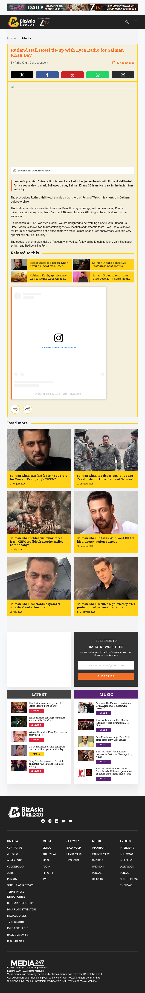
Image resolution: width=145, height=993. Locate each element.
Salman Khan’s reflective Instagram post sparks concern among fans (109, 266)
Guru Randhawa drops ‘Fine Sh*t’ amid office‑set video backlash (112, 738)
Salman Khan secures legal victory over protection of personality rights (106, 605)
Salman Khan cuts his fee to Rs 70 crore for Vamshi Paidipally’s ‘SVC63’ (38, 477)
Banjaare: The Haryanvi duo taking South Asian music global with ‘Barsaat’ (113, 705)
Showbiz (36, 710)
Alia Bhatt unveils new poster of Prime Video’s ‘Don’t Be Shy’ (45, 704)
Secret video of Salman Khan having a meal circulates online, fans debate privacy (49, 266)
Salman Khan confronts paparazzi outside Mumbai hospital (35, 605)
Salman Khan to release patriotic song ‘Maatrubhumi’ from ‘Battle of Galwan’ (105, 477)
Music (103, 713)
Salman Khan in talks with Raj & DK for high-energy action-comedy (105, 539)
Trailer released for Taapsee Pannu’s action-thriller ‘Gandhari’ (47, 719)
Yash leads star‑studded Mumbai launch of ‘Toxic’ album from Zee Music (112, 722)
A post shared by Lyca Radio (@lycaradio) (58, 393)
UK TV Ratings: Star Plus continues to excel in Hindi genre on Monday (47, 747)
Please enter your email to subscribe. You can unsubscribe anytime (106, 654)
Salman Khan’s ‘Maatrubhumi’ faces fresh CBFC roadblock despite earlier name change (36, 541)
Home (11, 38)
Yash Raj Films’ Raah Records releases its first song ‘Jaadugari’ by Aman (114, 754)
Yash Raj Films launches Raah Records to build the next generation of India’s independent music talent (114, 771)
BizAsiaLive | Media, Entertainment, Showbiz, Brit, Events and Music (48, 981)
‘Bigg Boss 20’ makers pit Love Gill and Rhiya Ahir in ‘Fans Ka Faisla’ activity (46, 763)
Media (26, 38)
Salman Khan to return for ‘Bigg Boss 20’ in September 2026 (110, 279)
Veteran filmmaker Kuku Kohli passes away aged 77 (48, 733)
